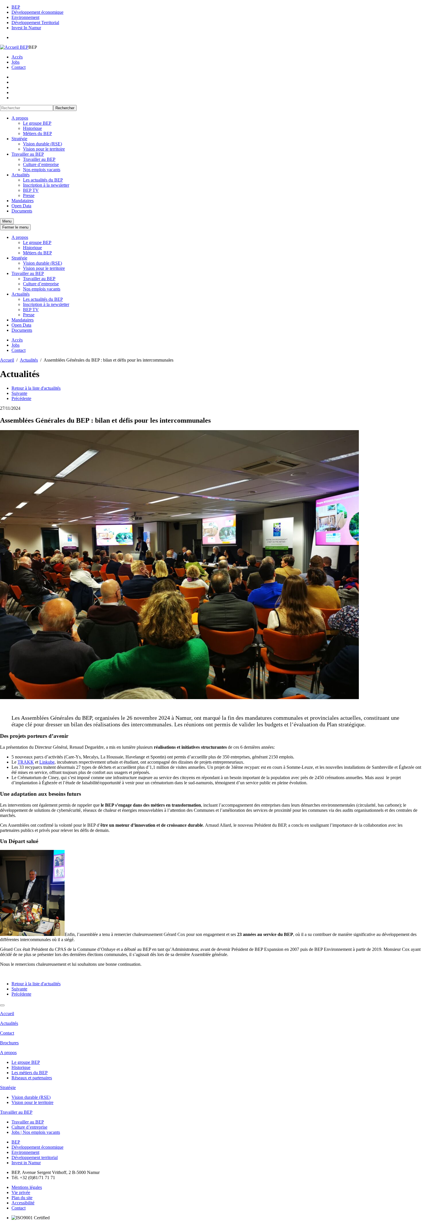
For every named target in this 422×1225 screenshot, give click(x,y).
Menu (6, 221)
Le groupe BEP (37, 123)
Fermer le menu (15, 227)
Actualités (20, 174)
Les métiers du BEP (29, 1072)
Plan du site (21, 1197)
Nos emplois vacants (41, 169)
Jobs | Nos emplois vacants (35, 1132)
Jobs (15, 62)
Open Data (21, 205)
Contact (18, 67)
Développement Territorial (35, 22)
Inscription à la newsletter (46, 185)
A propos (19, 118)
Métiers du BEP (37, 133)
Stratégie (19, 138)
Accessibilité (22, 1202)
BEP (15, 7)
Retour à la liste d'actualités (36, 388)
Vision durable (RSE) (42, 143)
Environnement (25, 17)
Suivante (19, 393)
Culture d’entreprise (41, 164)
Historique (32, 128)
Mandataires (22, 200)
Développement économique (37, 12)
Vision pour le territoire (44, 149)
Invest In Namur (26, 27)
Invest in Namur (26, 1162)
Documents (21, 210)
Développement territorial (34, 1157)
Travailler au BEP (27, 154)
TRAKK (26, 762)
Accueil (7, 1013)
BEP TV (31, 190)
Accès (17, 56)
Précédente (21, 398)
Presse (28, 195)
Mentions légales (26, 1187)
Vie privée (20, 1192)
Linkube (47, 762)
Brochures (9, 1042)
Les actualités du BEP (43, 179)
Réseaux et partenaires (31, 1077)
